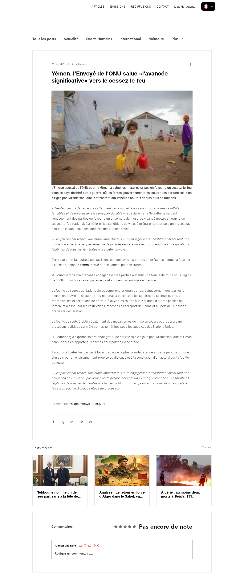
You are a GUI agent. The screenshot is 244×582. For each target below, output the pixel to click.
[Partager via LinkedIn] (72, 422)
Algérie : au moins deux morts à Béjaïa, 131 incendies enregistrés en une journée (181, 494)
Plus (175, 39)
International (130, 39)
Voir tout (207, 447)
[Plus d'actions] (190, 64)
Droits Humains (99, 39)
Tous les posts (44, 39)
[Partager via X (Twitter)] (62, 422)
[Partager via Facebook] (53, 422)
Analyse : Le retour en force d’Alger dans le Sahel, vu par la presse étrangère (122, 494)
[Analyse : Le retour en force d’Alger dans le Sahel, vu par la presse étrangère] (122, 470)
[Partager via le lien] (81, 422)
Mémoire (156, 39)
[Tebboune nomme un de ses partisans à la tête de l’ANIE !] (60, 470)
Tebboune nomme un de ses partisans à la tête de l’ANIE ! (57, 494)
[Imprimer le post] (90, 422)
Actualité (71, 39)
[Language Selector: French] (208, 6)
